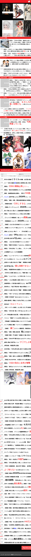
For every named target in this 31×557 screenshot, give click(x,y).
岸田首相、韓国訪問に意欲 (11, 345)
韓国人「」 (16, 186)
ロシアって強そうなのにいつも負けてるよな (16, 452)
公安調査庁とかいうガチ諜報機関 (13, 252)
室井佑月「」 (13, 304)
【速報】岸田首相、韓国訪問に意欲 (14, 370)
